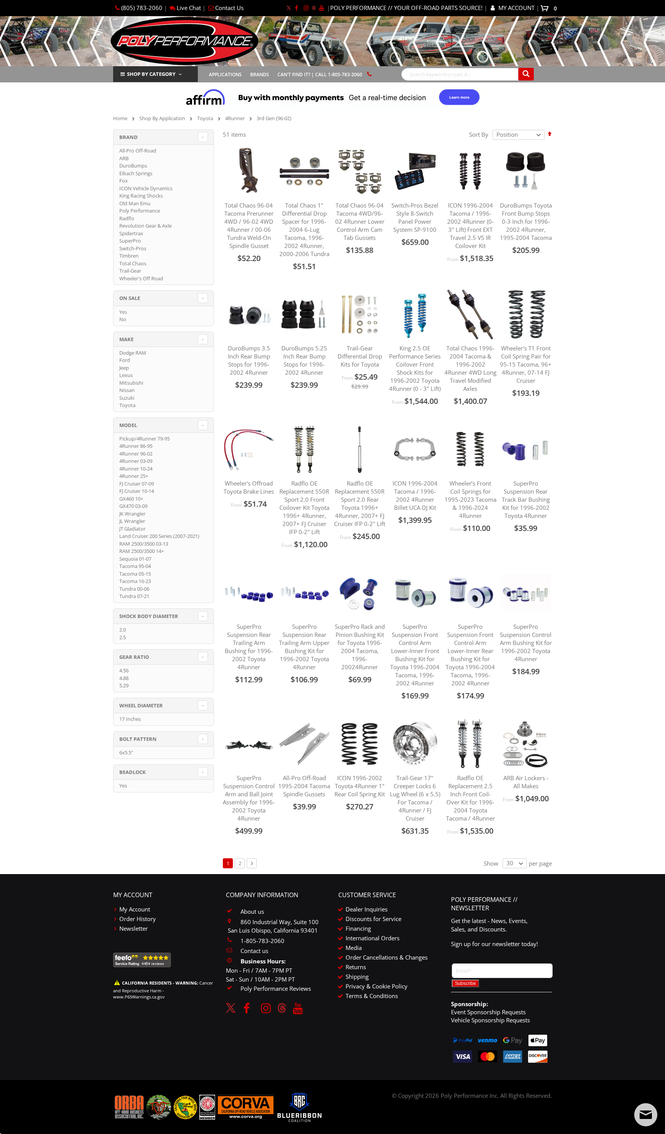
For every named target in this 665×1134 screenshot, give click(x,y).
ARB (124, 158)
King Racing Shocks (141, 195)
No (122, 319)
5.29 (124, 685)
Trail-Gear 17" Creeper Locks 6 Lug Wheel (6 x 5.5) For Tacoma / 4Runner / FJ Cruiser (415, 798)
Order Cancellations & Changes (387, 957)
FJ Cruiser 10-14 (136, 490)
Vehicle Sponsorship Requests (490, 1020)
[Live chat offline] (645, 1114)
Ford (124, 360)
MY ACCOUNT (516, 8)
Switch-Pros (132, 248)
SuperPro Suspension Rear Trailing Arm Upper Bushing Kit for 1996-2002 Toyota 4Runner (304, 647)
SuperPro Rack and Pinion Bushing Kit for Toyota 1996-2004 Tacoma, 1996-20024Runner (360, 647)
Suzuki (126, 397)
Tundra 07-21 (134, 596)
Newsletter (133, 928)
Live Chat (189, 8)
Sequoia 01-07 (135, 558)
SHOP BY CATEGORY (151, 73)
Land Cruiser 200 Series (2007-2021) (159, 536)
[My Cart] (546, 8)
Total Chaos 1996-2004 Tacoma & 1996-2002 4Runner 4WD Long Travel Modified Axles (470, 368)
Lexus (126, 375)
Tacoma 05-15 (135, 573)
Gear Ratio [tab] (134, 656)
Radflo (126, 218)
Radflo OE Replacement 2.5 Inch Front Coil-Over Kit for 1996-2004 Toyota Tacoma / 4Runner (470, 798)
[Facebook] (296, 8)
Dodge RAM (132, 352)
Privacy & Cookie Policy (377, 986)
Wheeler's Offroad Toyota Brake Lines (249, 487)
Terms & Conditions (372, 996)
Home (120, 118)
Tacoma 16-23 (135, 581)
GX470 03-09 (133, 506)
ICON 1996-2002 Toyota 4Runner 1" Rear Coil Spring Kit (359, 786)
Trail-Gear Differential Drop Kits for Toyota (360, 356)
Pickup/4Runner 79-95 (144, 438)
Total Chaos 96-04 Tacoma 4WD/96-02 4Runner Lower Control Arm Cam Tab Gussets (359, 221)
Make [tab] (126, 339)
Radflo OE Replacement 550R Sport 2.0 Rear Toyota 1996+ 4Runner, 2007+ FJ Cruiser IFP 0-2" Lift (359, 503)
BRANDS (259, 74)
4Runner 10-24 (135, 468)
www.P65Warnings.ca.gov (139, 997)
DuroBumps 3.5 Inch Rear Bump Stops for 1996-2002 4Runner (249, 360)
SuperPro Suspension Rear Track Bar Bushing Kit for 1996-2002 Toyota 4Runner (526, 499)
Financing (358, 928)
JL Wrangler (132, 521)
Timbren (129, 255)
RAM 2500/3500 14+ (141, 551)
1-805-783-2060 (262, 941)
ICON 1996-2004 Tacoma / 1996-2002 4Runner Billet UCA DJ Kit (415, 495)
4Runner (235, 118)
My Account (134, 909)
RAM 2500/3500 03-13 (143, 543)
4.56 (124, 670)
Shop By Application (162, 118)
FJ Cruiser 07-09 (136, 483)
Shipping (357, 976)
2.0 (122, 629)
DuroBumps (133, 165)
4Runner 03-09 (135, 460)
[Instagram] (306, 8)
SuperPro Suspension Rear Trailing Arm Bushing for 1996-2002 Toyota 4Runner (249, 647)
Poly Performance (139, 210)
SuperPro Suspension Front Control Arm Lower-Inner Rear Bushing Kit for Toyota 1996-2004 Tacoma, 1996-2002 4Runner (470, 655)
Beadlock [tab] (132, 772)
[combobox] (467, 74)
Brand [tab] (128, 137)
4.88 (124, 678)
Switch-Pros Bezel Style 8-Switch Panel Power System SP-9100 (414, 217)
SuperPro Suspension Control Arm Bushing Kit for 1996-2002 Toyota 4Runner (526, 643)
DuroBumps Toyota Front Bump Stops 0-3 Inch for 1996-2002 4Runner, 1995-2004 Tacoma (526, 221)
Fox (123, 180)
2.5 (122, 637)
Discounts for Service (373, 919)
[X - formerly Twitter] (289, 8)
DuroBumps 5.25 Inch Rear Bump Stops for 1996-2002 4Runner (304, 360)
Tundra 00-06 (134, 588)
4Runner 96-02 (135, 453)
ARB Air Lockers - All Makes (525, 782)
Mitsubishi (131, 382)
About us (252, 911)
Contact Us (229, 8)
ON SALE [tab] (129, 298)
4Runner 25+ (133, 475)
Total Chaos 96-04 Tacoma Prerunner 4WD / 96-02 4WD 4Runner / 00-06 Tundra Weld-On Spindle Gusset (249, 225)
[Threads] (314, 8)
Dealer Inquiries (367, 909)
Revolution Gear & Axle (145, 225)
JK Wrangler (132, 513)
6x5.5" (126, 752)
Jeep (124, 367)
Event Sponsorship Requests (488, 1012)
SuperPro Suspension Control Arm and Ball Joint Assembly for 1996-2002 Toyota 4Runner (249, 798)
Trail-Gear (130, 270)
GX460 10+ (131, 498)
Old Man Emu (134, 203)
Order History (137, 919)
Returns (356, 967)
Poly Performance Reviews (276, 988)
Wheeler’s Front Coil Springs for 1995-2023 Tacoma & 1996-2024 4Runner (470, 499)
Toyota (205, 118)
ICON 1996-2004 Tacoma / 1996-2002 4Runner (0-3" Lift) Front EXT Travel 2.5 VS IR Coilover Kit (470, 225)
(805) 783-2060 (141, 8)
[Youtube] (321, 8)
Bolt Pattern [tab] (138, 738)
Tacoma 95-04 (135, 566)
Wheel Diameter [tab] (141, 705)
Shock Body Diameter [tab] (148, 616)
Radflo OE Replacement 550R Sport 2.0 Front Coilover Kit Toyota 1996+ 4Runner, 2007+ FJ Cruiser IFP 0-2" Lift (304, 507)
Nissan (127, 390)
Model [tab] (128, 425)
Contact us (254, 951)
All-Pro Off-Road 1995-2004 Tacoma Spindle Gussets (304, 786)
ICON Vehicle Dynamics (145, 188)
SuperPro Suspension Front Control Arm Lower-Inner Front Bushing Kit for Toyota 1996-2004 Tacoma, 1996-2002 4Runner (414, 655)
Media (354, 947)
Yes (123, 311)
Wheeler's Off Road (141, 278)
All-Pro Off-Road (137, 150)
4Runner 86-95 (135, 445)
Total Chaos (132, 263)
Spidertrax (131, 233)
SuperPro (130, 240)
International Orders (372, 938)
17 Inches (130, 718)
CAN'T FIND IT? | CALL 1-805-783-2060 (319, 74)
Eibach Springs (135, 173)
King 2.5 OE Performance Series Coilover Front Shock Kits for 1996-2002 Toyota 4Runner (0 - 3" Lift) (415, 368)
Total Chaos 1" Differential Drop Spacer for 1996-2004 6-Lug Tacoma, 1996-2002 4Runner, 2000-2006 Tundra (304, 229)
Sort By (478, 134)
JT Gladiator (132, 528)
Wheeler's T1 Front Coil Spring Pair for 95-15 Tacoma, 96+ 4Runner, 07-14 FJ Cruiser (525, 364)
